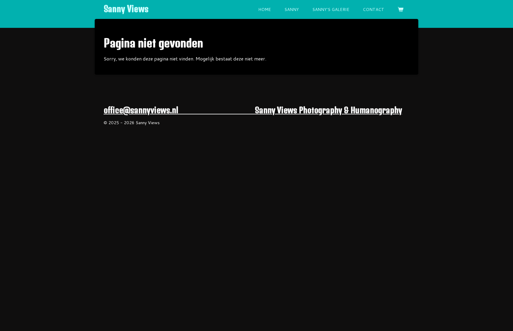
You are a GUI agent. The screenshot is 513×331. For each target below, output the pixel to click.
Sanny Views (126, 9)
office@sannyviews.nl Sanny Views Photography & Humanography (253, 110)
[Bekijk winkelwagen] (400, 9)
